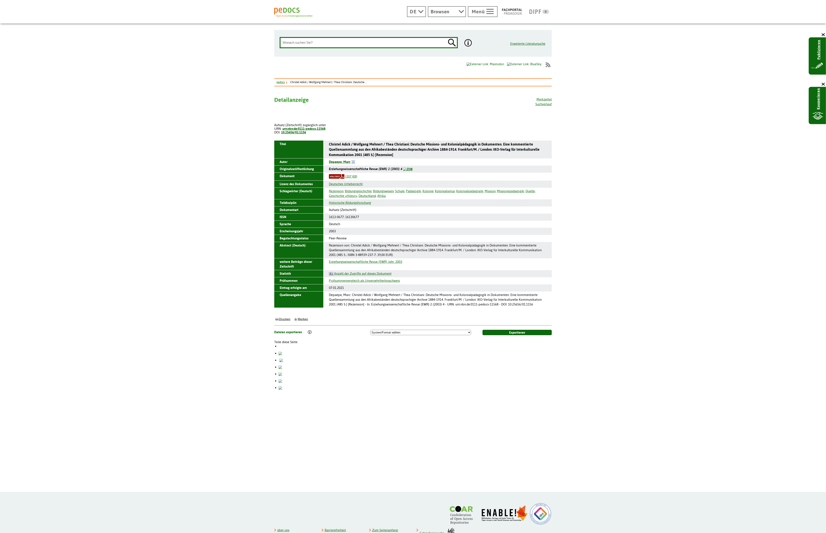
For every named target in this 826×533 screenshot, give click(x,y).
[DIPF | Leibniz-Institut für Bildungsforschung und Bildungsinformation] (539, 12)
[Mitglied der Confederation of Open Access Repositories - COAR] (462, 515)
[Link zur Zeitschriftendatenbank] (408, 169)
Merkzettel (544, 99)
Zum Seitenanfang (385, 530)
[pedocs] (293, 12)
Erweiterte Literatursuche (527, 43)
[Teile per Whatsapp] (280, 367)
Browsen (440, 11)
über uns (283, 530)
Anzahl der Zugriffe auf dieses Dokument (362, 273)
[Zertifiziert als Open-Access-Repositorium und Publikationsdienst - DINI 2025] (540, 514)
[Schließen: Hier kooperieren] (823, 84)
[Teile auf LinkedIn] (280, 374)
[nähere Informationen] (468, 43)
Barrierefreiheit (335, 530)
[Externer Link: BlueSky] (524, 65)
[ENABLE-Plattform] (504, 513)
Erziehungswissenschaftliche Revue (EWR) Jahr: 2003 (365, 261)
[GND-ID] (353, 162)
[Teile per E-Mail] (280, 381)
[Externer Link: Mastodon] (485, 64)
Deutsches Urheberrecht (346, 184)
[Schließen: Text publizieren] (823, 34)
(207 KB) (350, 176)
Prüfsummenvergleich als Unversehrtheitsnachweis (364, 280)
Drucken (284, 319)
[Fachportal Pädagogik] (512, 12)
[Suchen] (452, 43)
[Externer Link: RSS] (548, 65)
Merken (303, 319)
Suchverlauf (543, 104)
